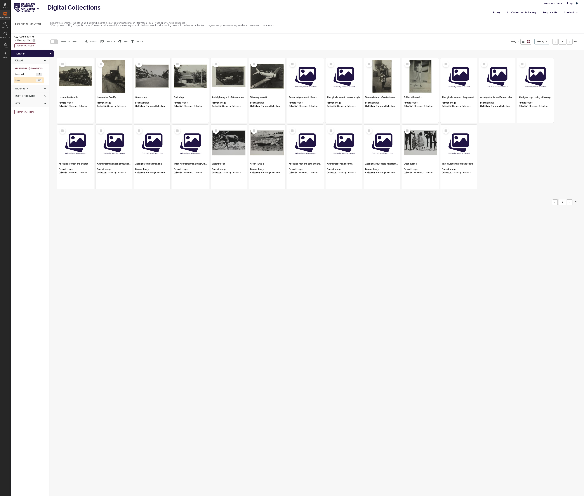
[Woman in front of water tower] (382, 76)
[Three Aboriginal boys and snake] (458, 143)
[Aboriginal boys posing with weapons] (535, 76)
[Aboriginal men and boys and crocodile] (305, 143)
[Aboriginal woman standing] (152, 143)
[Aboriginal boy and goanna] (343, 143)
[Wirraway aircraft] (267, 76)
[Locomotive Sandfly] (75, 76)
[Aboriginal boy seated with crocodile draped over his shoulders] (382, 143)
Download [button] (90, 41)
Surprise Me (550, 12)
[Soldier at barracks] (420, 76)
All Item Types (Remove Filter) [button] (29, 68)
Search (5, 27)
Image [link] (17, 80)
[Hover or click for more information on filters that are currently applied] (34, 40)
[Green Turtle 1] (420, 143)
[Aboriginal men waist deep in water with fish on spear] (458, 76)
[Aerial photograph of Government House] (228, 76)
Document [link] (19, 74)
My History (5, 37)
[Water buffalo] (228, 143)
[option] (30, 74)
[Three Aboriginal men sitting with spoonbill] (190, 143)
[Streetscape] (152, 76)
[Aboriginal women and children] (75, 143)
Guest (559, 3)
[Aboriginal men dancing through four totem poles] (113, 143)
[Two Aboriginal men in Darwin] (305, 76)
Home (5, 7)
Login (5, 47)
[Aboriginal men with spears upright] (343, 76)
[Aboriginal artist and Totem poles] (497, 76)
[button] (107, 42)
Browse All (5, 17)
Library (496, 12)
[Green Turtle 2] (267, 143)
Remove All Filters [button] (25, 45)
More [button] (5, 57)
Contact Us (571, 12)
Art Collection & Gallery (521, 12)
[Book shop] (190, 76)
